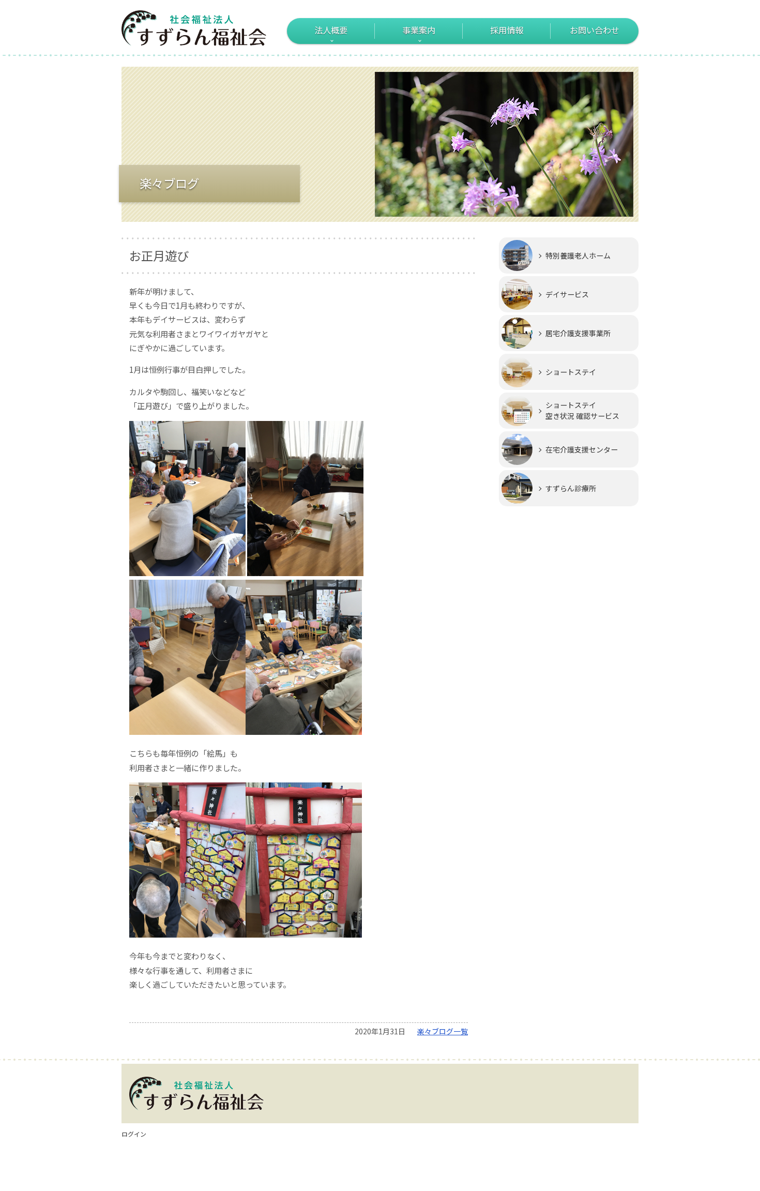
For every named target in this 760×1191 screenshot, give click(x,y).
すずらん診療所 (570, 488)
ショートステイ (570, 372)
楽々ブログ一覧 (442, 1031)
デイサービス (567, 294)
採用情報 (506, 30)
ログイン (133, 1133)
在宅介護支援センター (581, 449)
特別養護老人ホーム (578, 255)
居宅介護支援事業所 (578, 333)
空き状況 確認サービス (582, 410)
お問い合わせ (594, 30)
